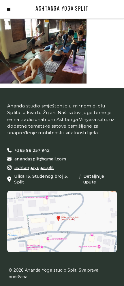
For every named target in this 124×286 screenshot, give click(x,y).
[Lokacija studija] (62, 221)
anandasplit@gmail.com (40, 159)
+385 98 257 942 (32, 150)
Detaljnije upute (93, 179)
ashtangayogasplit (34, 167)
